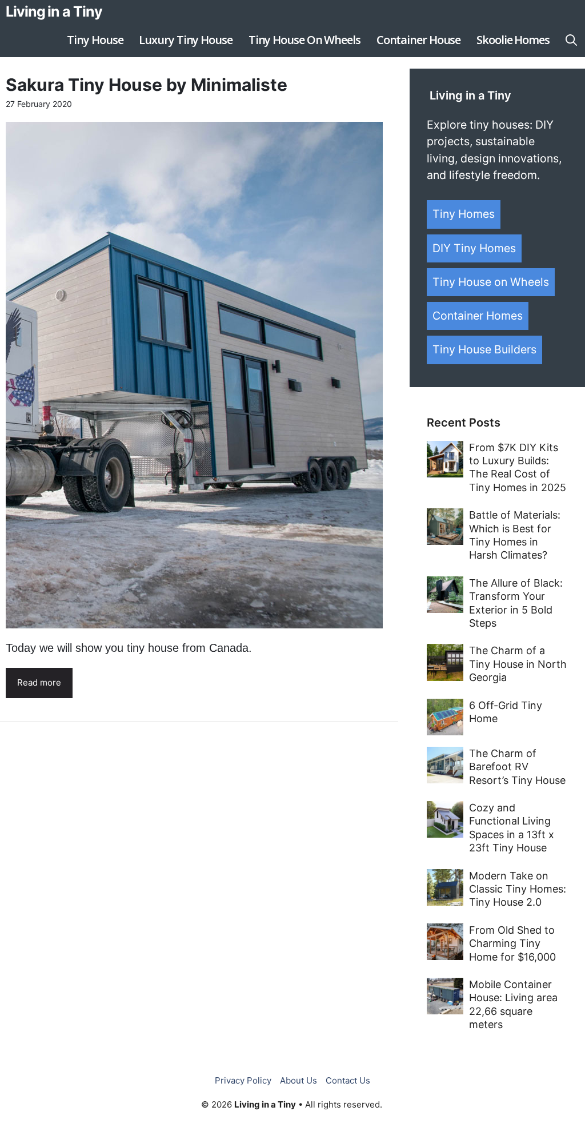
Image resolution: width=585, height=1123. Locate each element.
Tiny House (95, 39)
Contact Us (348, 1080)
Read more (39, 682)
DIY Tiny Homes (474, 248)
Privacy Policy (243, 1080)
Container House (418, 39)
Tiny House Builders (484, 349)
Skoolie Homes (513, 39)
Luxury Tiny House (185, 39)
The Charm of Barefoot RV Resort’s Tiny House (517, 766)
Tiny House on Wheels (490, 282)
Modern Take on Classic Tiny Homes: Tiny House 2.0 (517, 889)
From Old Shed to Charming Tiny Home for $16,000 (512, 943)
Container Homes (477, 315)
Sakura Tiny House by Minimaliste (146, 84)
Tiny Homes (463, 214)
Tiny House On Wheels (304, 39)
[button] (571, 40)
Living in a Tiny (54, 11)
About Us (298, 1080)
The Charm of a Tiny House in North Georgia (518, 663)
